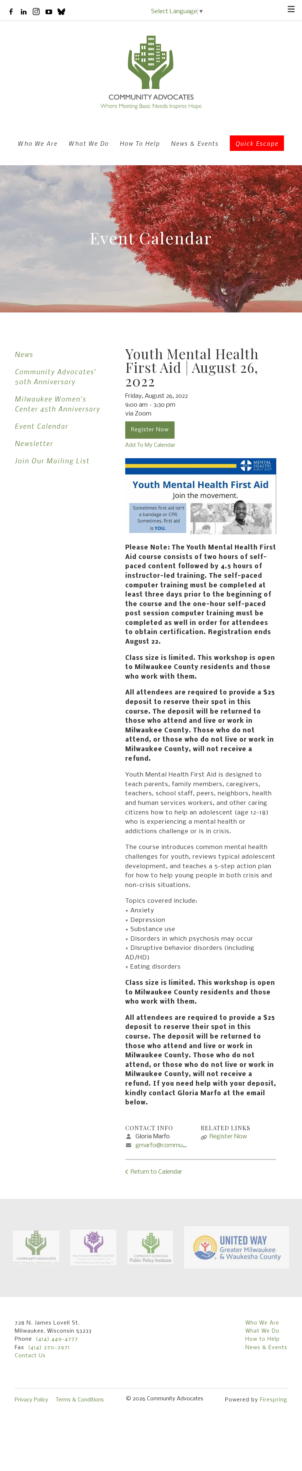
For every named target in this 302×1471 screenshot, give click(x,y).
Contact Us (30, 1356)
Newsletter (34, 443)
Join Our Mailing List (52, 460)
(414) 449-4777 (57, 1339)
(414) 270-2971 (49, 1348)
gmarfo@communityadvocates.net (184, 1145)
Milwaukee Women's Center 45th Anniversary (57, 403)
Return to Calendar (156, 1171)
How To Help (140, 143)
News (24, 354)
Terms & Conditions (80, 1400)
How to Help (262, 1339)
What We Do (89, 143)
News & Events (194, 143)
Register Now (150, 430)
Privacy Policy (31, 1400)
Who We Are (37, 143)
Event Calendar (41, 426)
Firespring (273, 1400)
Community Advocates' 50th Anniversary (55, 376)
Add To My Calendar (150, 445)
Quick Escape (256, 143)
